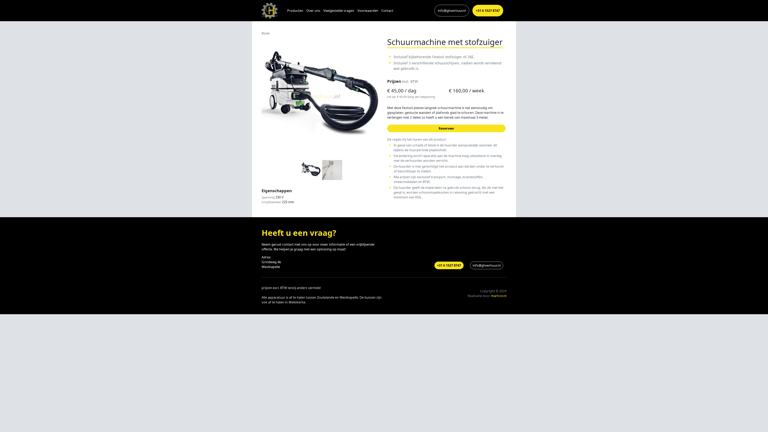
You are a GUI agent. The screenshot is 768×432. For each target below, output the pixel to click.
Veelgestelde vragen (338, 10)
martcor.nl (498, 296)
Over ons (313, 10)
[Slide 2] (332, 170)
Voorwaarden (367, 10)
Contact (387, 10)
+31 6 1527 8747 (488, 10)
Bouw (266, 33)
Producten (295, 10)
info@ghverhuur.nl (452, 10)
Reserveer (446, 128)
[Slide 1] (311, 170)
